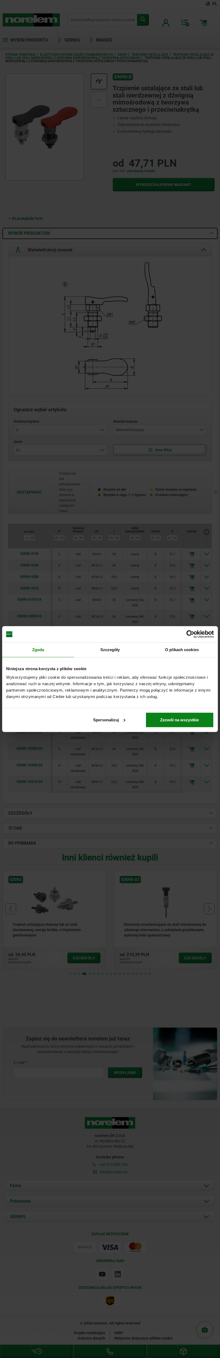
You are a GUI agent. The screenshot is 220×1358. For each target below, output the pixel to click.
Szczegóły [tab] (110, 649)
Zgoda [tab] (38, 649)
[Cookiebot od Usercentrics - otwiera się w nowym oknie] (190, 634)
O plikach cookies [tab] (182, 649)
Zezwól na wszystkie (179, 719)
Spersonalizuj (106, 719)
